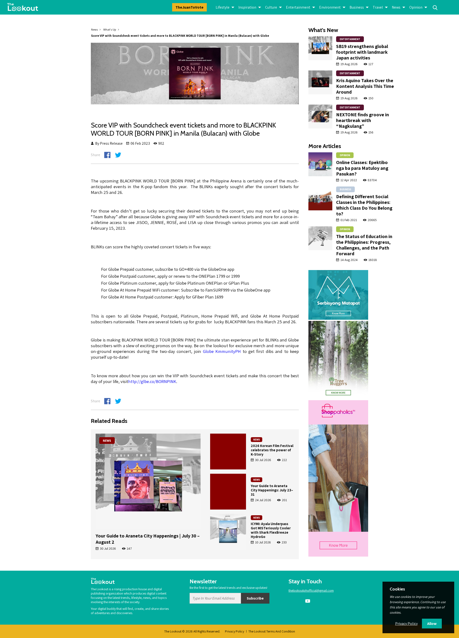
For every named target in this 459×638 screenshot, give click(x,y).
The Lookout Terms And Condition (271, 631)
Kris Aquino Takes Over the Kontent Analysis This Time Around (365, 86)
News (94, 29)
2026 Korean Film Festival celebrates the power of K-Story (272, 450)
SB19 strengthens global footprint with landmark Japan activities (362, 52)
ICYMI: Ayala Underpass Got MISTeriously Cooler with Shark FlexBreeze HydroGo (271, 530)
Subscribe (255, 598)
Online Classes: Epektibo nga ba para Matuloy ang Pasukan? (362, 168)
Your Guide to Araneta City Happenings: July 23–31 (272, 490)
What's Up (109, 29)
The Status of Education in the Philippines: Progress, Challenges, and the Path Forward (364, 245)
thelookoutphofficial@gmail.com (311, 590)
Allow (432, 623)
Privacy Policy (234, 631)
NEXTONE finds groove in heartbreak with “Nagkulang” (362, 120)
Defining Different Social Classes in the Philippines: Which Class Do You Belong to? (364, 205)
